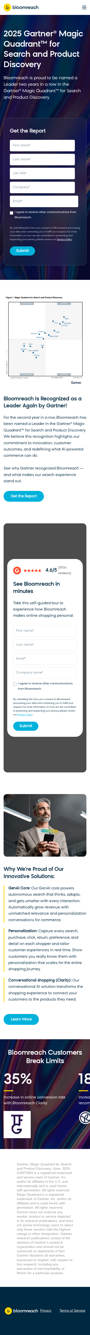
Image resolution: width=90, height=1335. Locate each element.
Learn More (21, 1019)
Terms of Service (72, 1311)
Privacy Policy (64, 239)
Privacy (45, 1311)
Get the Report (24, 496)
